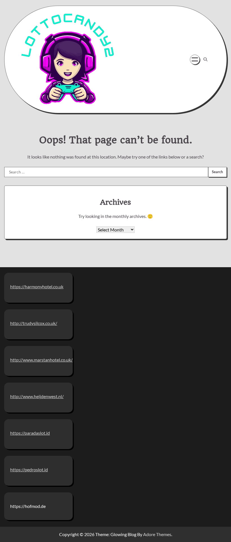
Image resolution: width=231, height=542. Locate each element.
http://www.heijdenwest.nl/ (37, 396)
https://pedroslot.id (29, 469)
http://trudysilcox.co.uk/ (33, 323)
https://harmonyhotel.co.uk (36, 286)
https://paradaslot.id (30, 433)
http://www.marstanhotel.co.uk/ (41, 359)
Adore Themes (157, 534)
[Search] (205, 59)
